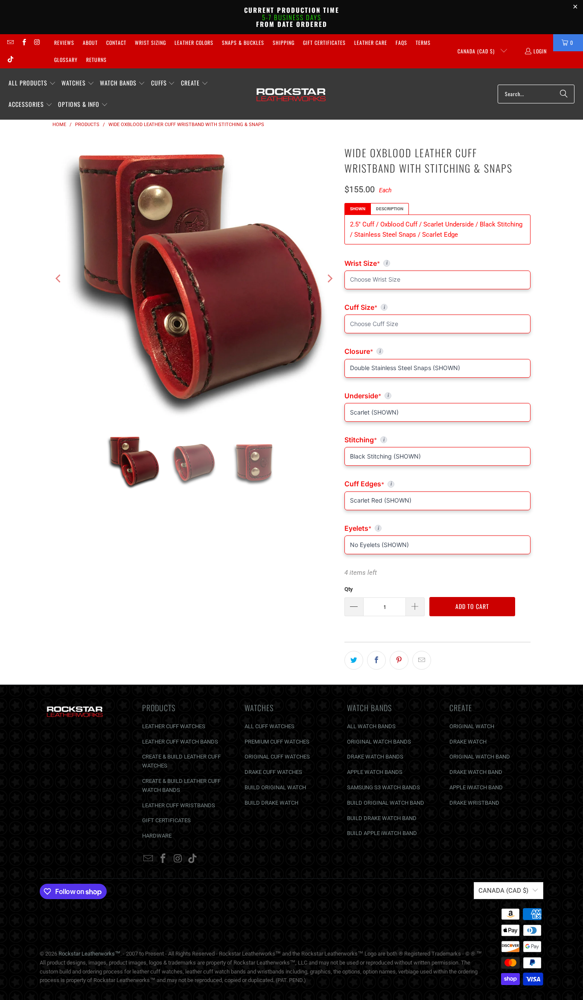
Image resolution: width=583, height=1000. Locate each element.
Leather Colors (194, 42)
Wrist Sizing (150, 42)
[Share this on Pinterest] (399, 660)
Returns (96, 59)
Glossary (66, 59)
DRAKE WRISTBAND (474, 803)
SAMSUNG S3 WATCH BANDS (383, 787)
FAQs (401, 42)
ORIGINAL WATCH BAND (479, 756)
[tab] (357, 209)
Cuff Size (398, 307)
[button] (32, 83)
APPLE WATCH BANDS (374, 772)
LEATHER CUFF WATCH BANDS (180, 741)
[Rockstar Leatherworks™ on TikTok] (10, 59)
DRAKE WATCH (468, 741)
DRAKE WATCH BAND (475, 772)
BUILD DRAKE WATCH (271, 803)
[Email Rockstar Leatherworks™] (10, 42)
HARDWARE (157, 835)
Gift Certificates (324, 42)
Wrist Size (437, 263)
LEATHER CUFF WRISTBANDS (178, 805)
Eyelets (437, 528)
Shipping (283, 42)
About (90, 42)
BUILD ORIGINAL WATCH (275, 787)
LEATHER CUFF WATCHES (173, 726)
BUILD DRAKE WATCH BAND (382, 818)
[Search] (563, 94)
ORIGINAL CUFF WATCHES (277, 756)
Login (540, 51)
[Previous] (59, 279)
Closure (437, 351)
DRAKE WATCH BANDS (375, 756)
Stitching (437, 439)
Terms (423, 42)
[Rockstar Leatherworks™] (291, 94)
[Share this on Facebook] (376, 660)
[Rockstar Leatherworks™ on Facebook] (23, 42)
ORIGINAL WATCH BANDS (379, 741)
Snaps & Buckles (243, 42)
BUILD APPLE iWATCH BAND (382, 833)
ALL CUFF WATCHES (269, 726)
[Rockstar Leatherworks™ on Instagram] (37, 42)
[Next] (329, 279)
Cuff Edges (437, 483)
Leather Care (370, 42)
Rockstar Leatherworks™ (89, 953)
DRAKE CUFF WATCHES (273, 772)
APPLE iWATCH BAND (476, 787)
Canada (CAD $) (477, 51)
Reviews (64, 42)
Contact (116, 42)
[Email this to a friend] (421, 660)
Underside (437, 395)
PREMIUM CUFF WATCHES (277, 741)
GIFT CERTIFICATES (166, 820)
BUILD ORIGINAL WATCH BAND (385, 803)
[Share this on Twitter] (353, 660)
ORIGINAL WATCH (471, 726)
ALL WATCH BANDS (371, 726)
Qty (348, 589)
